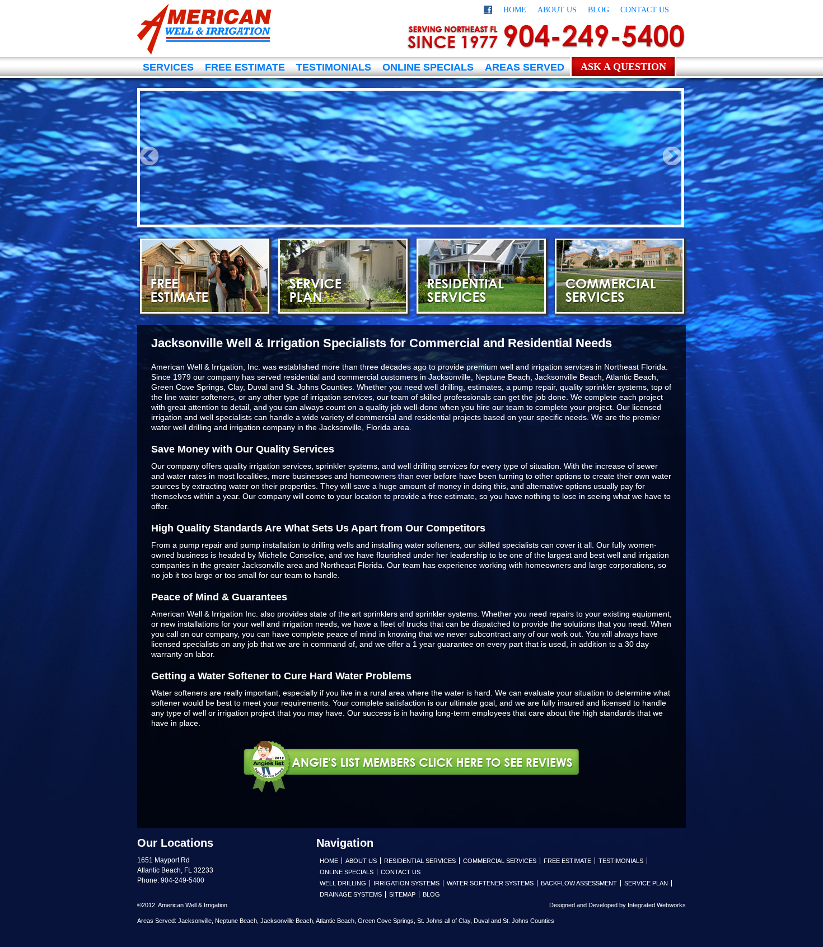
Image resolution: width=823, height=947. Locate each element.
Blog (598, 10)
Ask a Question (623, 66)
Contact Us (644, 10)
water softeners (206, 397)
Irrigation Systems (406, 883)
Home (514, 10)
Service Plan (343, 276)
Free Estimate (245, 67)
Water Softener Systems (490, 883)
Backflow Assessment (579, 883)
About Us (557, 10)
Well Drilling (343, 883)
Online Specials (428, 67)
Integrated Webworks (657, 905)
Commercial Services (619, 276)
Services (168, 67)
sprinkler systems (446, 613)
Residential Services (481, 276)
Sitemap (402, 894)
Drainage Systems (351, 894)
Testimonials (333, 67)
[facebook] (488, 11)
